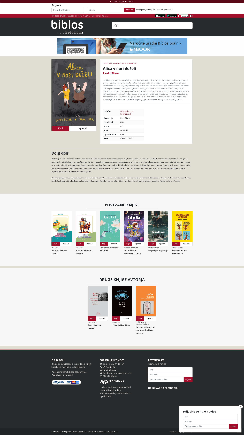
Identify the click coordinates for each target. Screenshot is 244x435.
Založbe (63, 16)
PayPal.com (56, 375)
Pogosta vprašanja (82, 16)
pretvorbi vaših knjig (109, 390)
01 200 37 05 (109, 367)
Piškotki (172, 431)
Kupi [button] (60, 128)
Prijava (188, 379)
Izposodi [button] (82, 128)
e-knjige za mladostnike (127, 63)
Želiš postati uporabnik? (162, 9)
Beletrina (82, 431)
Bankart (69, 375)
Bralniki (71, 16)
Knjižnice (55, 16)
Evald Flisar (111, 73)
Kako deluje (96, 16)
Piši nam (105, 16)
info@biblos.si (109, 370)
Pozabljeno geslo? (143, 9)
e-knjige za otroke (110, 63)
